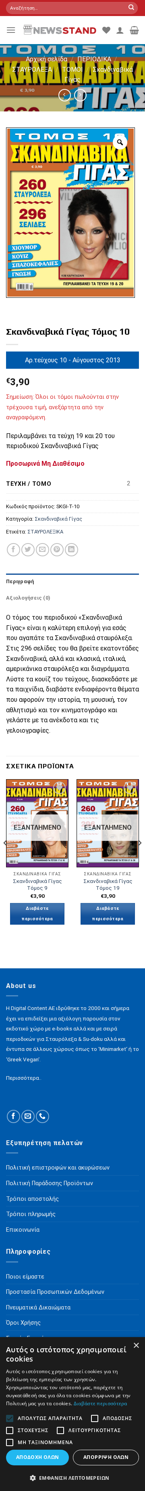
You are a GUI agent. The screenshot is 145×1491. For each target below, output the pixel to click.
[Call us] (42, 1116)
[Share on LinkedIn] (71, 549)
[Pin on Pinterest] (57, 549)
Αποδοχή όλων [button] (37, 1457)
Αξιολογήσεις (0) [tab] (28, 598)
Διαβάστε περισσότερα (37, 913)
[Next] (139, 858)
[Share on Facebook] (13, 549)
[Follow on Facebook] (13, 1116)
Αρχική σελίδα (46, 59)
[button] (72, 1478)
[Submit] (131, 8)
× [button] (136, 1346)
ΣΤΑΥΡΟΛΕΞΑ (32, 69)
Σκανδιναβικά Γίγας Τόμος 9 (37, 884)
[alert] (72, 1414)
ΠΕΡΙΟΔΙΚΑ (94, 59)
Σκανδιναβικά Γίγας (58, 519)
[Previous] (6, 858)
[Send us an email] (28, 1116)
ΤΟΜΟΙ (72, 69)
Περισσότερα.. (23, 1078)
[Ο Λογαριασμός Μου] (120, 30)
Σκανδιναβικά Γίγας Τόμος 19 (108, 884)
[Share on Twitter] (28, 549)
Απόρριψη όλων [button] (105, 1457)
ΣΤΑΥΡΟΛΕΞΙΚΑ (45, 532)
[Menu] (11, 30)
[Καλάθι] (134, 30)
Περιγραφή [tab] (20, 581)
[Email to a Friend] (42, 549)
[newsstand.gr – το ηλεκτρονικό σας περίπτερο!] (59, 30)
